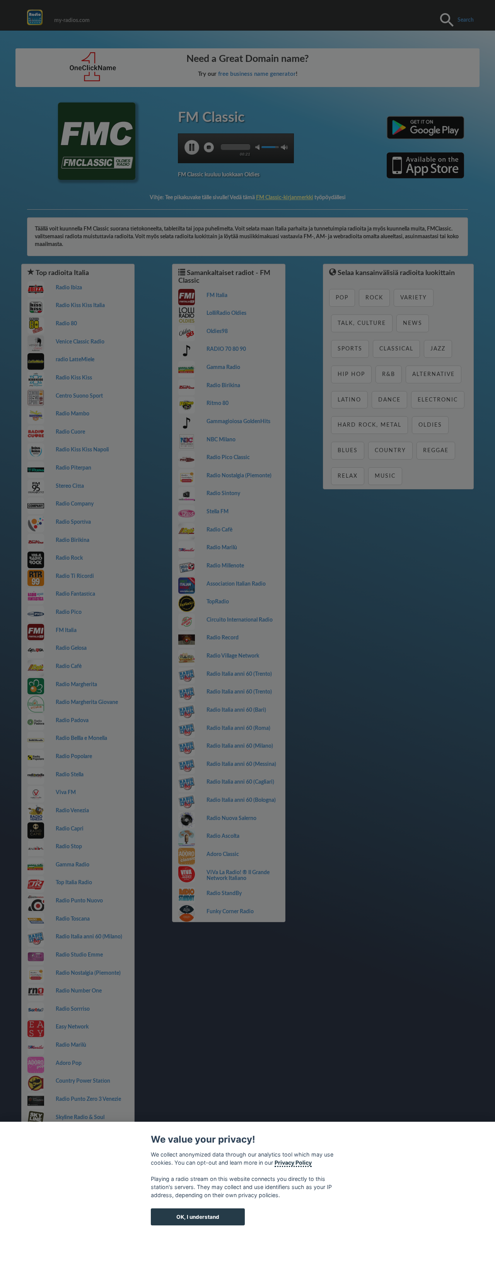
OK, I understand (197, 1217)
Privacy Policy (293, 1162)
